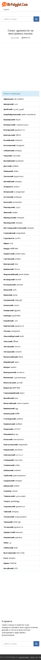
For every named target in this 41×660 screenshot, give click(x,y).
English (6, 9)
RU (40, 657)
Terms (32, 657)
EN (37, 657)
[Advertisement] (20, 66)
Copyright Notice (24, 657)
